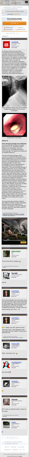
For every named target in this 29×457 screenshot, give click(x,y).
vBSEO (20, 456)
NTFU (24, 449)
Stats (20, 449)
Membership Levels (7, 449)
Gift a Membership (15, 449)
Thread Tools (4, 36)
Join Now (13, 23)
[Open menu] (26, 2)
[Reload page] (3, 8)
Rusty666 (14, 273)
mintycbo (15, 399)
